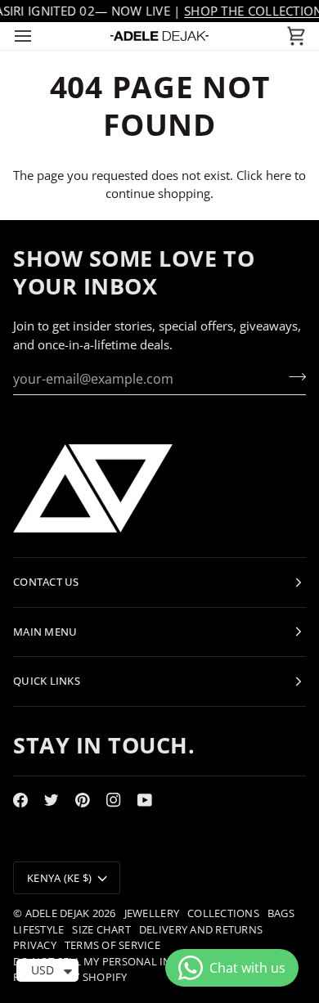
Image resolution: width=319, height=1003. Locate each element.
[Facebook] (20, 800)
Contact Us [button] (46, 581)
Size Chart (101, 929)
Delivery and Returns (201, 929)
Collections (223, 913)
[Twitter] (51, 800)
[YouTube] (144, 800)
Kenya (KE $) (59, 877)
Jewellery (151, 913)
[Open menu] (37, 36)
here (278, 175)
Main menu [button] (45, 631)
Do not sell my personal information (124, 961)
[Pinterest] (82, 800)
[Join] (292, 376)
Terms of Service (112, 945)
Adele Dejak (57, 913)
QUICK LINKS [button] (46, 680)
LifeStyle (38, 929)
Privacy (34, 945)
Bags (280, 913)
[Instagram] (113, 800)
